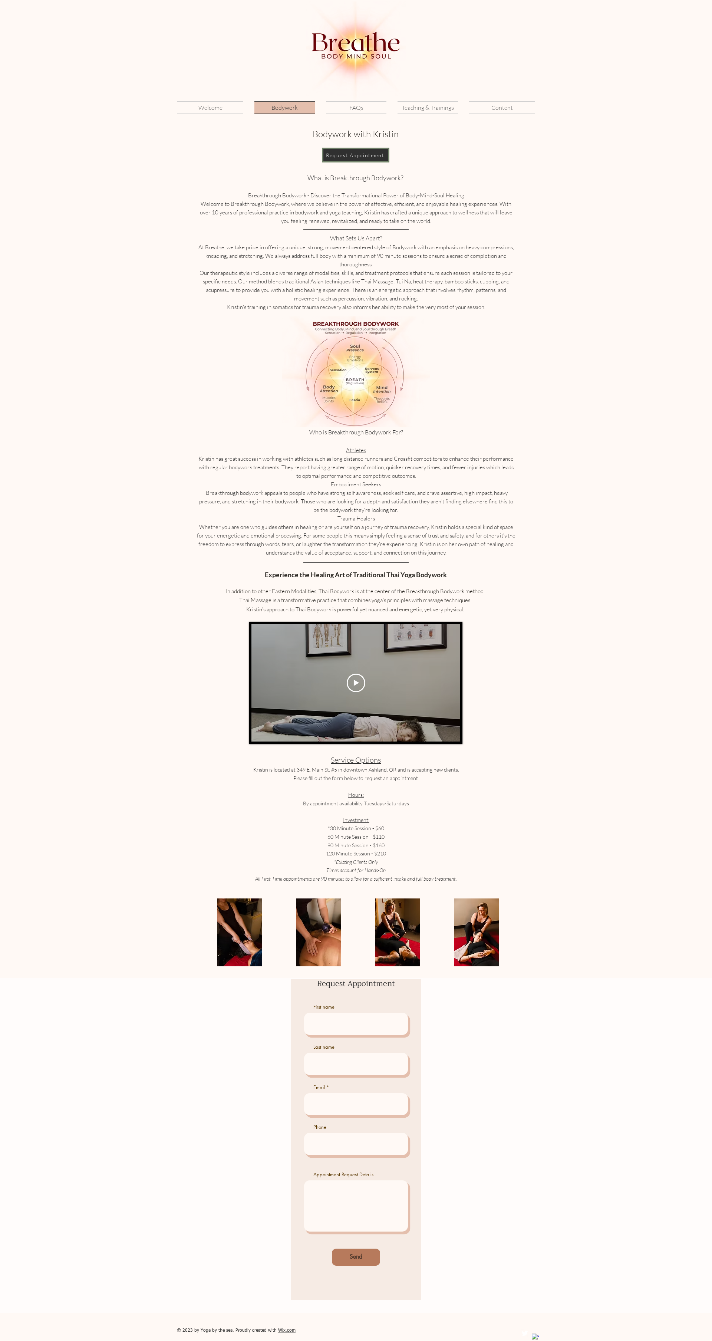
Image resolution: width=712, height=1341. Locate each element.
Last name (323, 1047)
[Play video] (356, 683)
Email (319, 1087)
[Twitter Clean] (524, 1333)
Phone (319, 1127)
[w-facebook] (535, 1337)
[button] (428, 107)
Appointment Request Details (343, 1174)
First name (323, 1007)
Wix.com (287, 1330)
